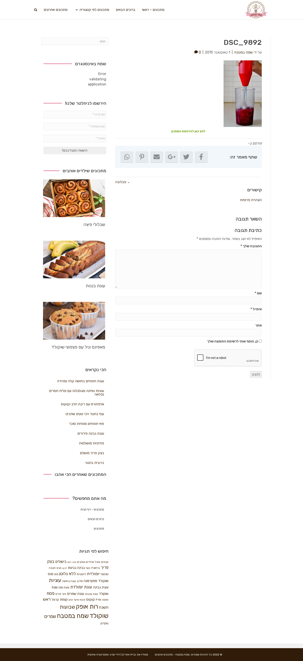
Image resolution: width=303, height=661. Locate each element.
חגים (59, 568)
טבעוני (104, 574)
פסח (51, 593)
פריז (98, 600)
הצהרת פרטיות (251, 200)
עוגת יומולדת (81, 587)
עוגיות (55, 580)
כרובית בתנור (94, 463)
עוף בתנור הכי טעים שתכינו (84, 414)
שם (258, 293)
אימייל (256, 309)
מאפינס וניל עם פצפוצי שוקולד (78, 347)
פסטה (105, 599)
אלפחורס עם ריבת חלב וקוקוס (82, 404)
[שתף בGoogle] (171, 156)
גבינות (72, 568)
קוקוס (90, 599)
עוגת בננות (95, 285)
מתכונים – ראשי (153, 10)
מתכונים (99, 528)
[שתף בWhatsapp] (127, 156)
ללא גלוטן (67, 573)
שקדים (104, 623)
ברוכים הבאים (125, 10)
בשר (88, 568)
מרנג (80, 581)
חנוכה (52, 568)
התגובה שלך (251, 246)
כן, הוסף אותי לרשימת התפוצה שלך (233, 341)
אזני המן (71, 562)
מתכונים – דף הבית (92, 509)
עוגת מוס (64, 587)
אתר (258, 325)
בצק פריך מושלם (92, 453)
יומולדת (93, 573)
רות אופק (87, 606)
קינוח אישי (79, 599)
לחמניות (81, 574)
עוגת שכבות (91, 594)
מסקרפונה (90, 581)
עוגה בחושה (69, 581)
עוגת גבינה (100, 587)
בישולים (61, 561)
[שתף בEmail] (156, 156)
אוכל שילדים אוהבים (88, 562)
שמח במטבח (73, 615)
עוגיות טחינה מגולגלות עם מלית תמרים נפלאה (76, 392)
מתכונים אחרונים (55, 10)
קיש (71, 599)
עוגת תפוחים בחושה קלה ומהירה (80, 381)
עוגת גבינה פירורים (90, 433)
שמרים (50, 616)
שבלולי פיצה (94, 224)
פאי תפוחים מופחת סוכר (86, 424)
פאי (64, 594)
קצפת (64, 600)
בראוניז (95, 568)
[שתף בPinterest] (142, 156)
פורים (58, 594)
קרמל (55, 600)
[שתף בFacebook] (201, 156)
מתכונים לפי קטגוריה (94, 10)
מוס (56, 574)
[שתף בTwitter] (186, 156)
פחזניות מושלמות (91, 443)
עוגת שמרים (75, 594)
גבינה (81, 568)
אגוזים (104, 562)
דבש (64, 568)
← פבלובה (123, 182)
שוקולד (99, 615)
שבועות (67, 607)
